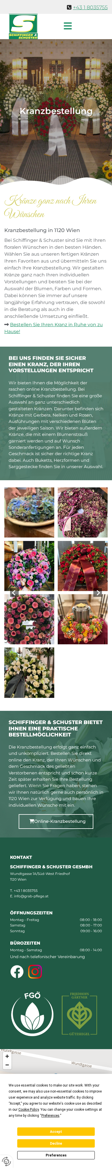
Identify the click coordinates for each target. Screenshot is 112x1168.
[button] (61, 26)
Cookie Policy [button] (28, 1110)
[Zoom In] (7, 1056)
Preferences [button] (50, 1116)
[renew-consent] (6, 1161)
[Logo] (23, 26)
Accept (56, 1132)
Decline (56, 1144)
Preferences (56, 1155)
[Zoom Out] (7, 1065)
